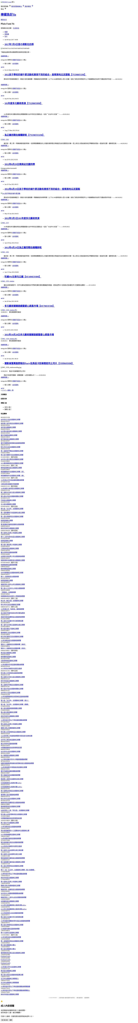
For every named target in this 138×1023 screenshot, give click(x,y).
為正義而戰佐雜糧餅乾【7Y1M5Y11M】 (25, 135)
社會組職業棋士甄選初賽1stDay (11, 783)
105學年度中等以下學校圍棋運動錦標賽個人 (15, 990)
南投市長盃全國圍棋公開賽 (10, 877)
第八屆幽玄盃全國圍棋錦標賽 (10, 775)
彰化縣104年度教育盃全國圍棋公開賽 (13, 732)
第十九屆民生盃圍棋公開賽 (10, 932)
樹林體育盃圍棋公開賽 (8, 657)
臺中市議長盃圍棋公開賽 (9, 435)
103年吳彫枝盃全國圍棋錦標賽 (11, 640)
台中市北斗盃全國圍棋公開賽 (10, 419)
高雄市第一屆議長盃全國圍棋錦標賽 (13, 889)
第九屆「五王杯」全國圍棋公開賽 (12, 508)
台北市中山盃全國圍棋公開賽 (10, 751)
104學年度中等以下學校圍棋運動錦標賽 (14, 874)
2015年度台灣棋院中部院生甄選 (11, 668)
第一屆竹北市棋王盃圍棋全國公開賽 (13, 625)
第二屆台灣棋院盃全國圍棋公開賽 (12, 866)
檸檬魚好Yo (8, 14)
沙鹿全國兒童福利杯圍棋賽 (10, 484)
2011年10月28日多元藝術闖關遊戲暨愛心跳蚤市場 (29, 334)
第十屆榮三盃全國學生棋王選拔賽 (12, 850)
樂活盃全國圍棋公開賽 (8, 653)
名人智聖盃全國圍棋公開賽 (10, 755)
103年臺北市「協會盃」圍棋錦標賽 (12, 609)
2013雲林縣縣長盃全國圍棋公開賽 (12, 463)
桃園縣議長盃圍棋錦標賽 (9, 565)
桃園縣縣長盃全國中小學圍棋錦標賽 (13, 596)
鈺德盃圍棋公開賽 (7, 520)
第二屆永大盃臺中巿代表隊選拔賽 (12, 621)
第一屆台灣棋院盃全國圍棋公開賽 (12, 516)
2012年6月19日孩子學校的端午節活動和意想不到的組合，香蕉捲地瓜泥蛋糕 (42, 189)
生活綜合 (16, 28)
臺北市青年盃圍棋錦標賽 (9, 552)
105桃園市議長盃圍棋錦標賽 (10, 929)
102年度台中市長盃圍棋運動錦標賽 (12, 480)
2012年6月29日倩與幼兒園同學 (20, 164)
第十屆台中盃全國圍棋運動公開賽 (12, 689)
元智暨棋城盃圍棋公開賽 (9, 660)
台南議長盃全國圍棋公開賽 (10, 901)
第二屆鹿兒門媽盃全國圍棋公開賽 (12, 685)
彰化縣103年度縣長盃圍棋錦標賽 (12, 673)
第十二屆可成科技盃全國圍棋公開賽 (13, 537)
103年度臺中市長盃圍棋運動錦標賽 (12, 664)
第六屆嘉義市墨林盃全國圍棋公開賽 (13, 862)
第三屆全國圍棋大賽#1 (8, 945)
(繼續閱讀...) (5, 56)
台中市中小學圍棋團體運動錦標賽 (12, 893)
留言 (18, 60)
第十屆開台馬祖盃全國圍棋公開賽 (12, 791)
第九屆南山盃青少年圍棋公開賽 (11, 724)
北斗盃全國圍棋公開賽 (8, 504)
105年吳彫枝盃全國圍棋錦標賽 (11, 937)
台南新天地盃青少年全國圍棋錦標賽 (13, 556)
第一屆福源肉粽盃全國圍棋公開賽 (12, 941)
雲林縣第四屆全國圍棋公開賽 (10, 806)
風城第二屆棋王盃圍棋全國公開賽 (12, 779)
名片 (6, 36)
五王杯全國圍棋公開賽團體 (10, 982)
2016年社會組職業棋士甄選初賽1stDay (13, 905)
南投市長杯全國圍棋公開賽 (10, 528)
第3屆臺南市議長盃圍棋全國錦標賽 (12, 524)
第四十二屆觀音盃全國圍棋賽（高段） (13, 644)
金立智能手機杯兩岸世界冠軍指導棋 (13, 613)
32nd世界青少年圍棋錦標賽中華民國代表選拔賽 (16, 736)
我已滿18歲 (5, 1020)
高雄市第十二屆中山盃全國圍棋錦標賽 (13, 897)
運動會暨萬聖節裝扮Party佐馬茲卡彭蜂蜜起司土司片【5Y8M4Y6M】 (39, 363)
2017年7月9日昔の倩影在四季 (19, 44)
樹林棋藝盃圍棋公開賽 (8, 568)
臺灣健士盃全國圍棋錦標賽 (10, 795)
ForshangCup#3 (5, 963)
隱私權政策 (80, 997)
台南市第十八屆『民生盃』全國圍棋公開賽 (15, 810)
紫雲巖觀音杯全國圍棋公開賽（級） (13, 475)
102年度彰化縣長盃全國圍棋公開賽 (12, 488)
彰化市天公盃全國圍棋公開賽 (10, 447)
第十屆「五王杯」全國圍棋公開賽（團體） (15, 704)
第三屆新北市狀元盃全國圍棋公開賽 (13, 677)
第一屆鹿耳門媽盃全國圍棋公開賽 (12, 451)
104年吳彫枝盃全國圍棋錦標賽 (11, 826)
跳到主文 (4, 19)
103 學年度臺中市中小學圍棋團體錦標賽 (14, 759)
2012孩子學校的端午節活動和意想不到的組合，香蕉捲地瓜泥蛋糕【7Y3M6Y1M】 (45, 74)
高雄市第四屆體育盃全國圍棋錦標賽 (13, 617)
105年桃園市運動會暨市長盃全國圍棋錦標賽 (15, 921)
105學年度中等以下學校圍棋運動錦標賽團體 (15, 986)
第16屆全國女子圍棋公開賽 (10, 629)
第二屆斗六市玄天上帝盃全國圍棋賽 (13, 588)
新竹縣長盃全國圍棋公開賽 (10, 439)
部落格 (7, 34)
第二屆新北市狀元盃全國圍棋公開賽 (13, 492)
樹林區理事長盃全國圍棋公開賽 (11, 468)
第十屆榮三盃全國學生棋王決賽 (11, 854)
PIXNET (55, 997)
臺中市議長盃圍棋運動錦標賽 (10, 771)
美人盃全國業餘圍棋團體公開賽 (11, 708)
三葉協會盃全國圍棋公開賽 (10, 548)
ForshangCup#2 (5, 959)
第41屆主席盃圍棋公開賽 (9, 712)
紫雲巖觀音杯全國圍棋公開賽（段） (13, 471)
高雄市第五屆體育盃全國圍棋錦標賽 (13, 802)
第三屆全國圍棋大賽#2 (8, 949)
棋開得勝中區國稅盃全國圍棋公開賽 (13, 560)
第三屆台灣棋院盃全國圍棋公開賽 (12, 925)
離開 (11, 1020)
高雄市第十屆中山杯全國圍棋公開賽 (13, 584)
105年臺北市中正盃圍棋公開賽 (11, 967)
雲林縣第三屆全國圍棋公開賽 (10, 632)
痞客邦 (14, 60)
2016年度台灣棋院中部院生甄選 (11, 846)
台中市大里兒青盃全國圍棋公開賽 (12, 459)
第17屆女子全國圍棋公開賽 (10, 823)
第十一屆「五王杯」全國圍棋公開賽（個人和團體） (18, 870)
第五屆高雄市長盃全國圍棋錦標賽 (12, 842)
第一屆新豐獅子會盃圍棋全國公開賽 (13, 512)
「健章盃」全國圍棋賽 (8, 592)
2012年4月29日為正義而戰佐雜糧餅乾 (23, 247)
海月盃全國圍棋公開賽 (8, 427)
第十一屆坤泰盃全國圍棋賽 (10, 576)
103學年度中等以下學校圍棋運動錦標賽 (14, 720)
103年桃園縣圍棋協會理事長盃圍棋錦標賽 (15, 696)
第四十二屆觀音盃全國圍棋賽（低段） (13, 648)
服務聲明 (86, 997)
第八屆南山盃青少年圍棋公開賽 (11, 533)
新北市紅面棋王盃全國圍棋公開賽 (12, 636)
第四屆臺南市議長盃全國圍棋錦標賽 (13, 858)
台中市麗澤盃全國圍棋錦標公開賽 (12, 572)
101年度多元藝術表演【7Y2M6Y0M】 (23, 103)
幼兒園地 (15, 63)
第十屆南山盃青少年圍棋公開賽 (11, 881)
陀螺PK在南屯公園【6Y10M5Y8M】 (23, 276)
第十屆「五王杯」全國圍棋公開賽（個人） (15, 700)
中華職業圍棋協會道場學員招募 (11, 747)
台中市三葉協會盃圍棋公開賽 (10, 740)
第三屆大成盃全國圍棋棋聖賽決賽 (12, 975)
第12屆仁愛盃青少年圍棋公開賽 (11, 544)
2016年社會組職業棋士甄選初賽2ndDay (14, 909)
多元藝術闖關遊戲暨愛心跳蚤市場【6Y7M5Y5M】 (30, 306)
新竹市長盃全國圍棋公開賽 (10, 681)
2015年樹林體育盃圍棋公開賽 (10, 834)
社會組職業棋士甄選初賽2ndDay (11, 787)
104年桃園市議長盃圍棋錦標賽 (11, 838)
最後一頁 (11, 390)
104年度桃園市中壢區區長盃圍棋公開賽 (14, 767)
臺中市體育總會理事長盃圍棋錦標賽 (13, 443)
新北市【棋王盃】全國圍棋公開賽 (12, 600)
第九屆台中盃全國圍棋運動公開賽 (12, 496)
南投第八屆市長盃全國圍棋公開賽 (12, 423)
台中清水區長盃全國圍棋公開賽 (11, 431)
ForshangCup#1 (5, 956)
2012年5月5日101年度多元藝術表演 (22, 218)
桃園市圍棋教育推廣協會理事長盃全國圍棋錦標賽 (17, 763)
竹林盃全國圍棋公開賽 (8, 500)
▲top (2, 67)
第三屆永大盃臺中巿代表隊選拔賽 (12, 917)
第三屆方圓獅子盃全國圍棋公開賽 (12, 455)
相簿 (6, 32)
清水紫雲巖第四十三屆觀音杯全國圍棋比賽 (15, 830)
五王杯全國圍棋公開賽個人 (10, 978)
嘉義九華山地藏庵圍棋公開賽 (10, 728)
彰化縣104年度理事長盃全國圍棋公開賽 (14, 814)
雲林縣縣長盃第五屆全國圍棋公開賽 (13, 953)
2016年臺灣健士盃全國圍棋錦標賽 (12, 913)
